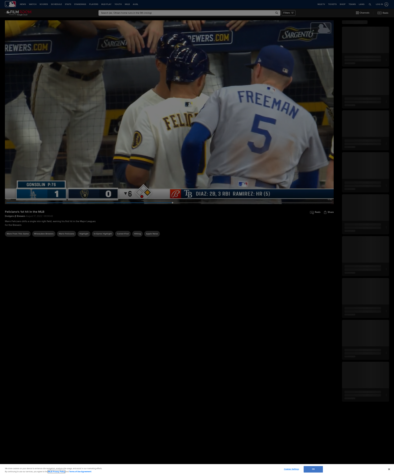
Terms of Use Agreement (80, 471)
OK (313, 469)
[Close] (389, 469)
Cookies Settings (291, 469)
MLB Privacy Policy (56, 471)
